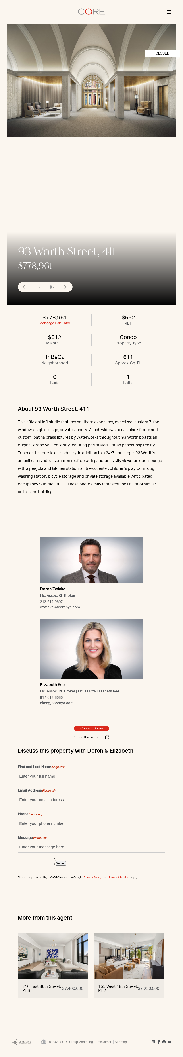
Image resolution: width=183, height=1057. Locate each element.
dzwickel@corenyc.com (60, 607)
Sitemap (121, 1042)
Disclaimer (103, 1042)
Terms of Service (119, 877)
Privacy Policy (92, 877)
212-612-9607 (51, 602)
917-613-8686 (51, 697)
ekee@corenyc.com (56, 703)
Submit (60, 863)
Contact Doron (91, 728)
